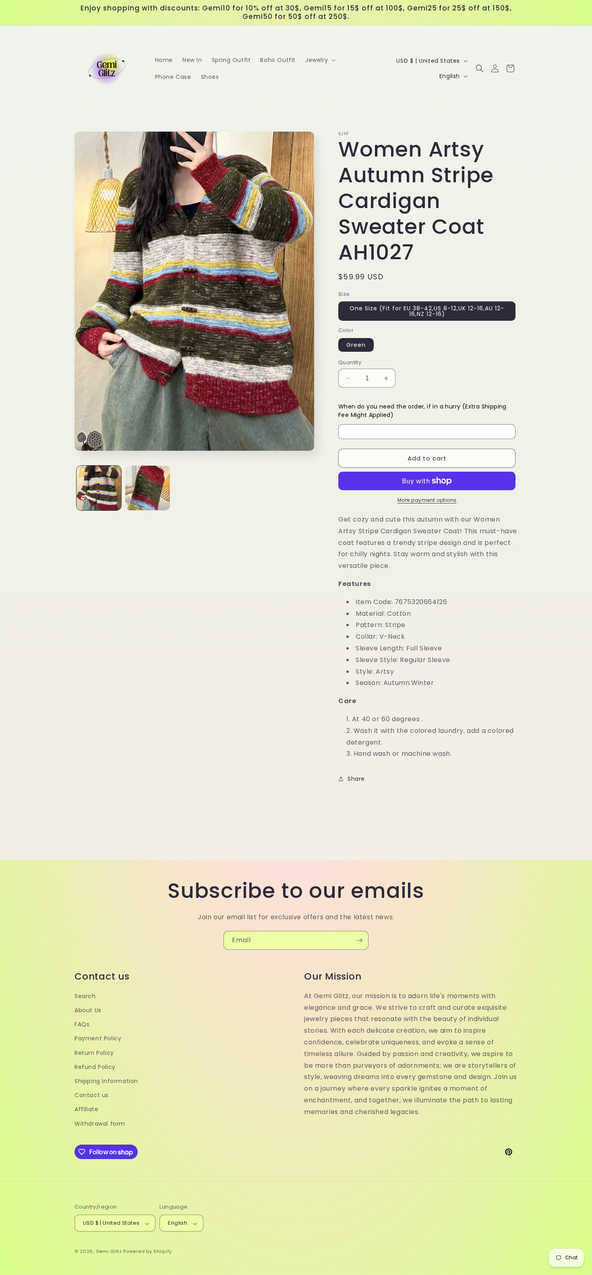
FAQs (82, 1025)
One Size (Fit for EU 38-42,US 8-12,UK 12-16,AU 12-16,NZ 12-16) (427, 311)
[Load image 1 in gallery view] (99, 488)
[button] (319, 60)
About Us (88, 1010)
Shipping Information (106, 1081)
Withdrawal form (100, 1124)
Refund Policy (95, 1067)
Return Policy (94, 1053)
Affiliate (86, 1110)
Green (356, 345)
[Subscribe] (359, 940)
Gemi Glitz (109, 1251)
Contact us (92, 1095)
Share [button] (356, 779)
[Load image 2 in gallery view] (147, 488)
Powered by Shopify (147, 1251)
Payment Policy (98, 1039)
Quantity (349, 362)
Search (85, 996)
